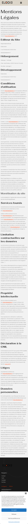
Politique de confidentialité (14, 522)
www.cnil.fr (7, 364)
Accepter (14, 510)
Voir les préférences (14, 518)
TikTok (11, 486)
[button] (26, 493)
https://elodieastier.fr (10, 36)
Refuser (14, 514)
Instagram (4, 486)
